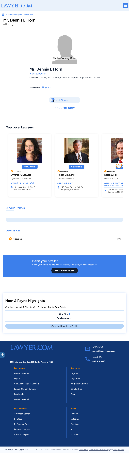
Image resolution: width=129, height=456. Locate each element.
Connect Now (65, 108)
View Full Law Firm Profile (64, 326)
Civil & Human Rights (39, 77)
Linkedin (74, 414)
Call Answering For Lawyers (26, 384)
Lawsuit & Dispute (69, 77)
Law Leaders (19, 394)
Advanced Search (22, 414)
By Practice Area (21, 424)
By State (18, 419)
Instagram (75, 419)
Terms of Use (83, 450)
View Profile (29, 166)
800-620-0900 (98, 361)
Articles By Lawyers (79, 384)
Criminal (55, 77)
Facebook (75, 424)
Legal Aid (75, 373)
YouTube (74, 434)
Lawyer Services (21, 373)
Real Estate (94, 77)
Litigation (83, 77)
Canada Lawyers (21, 434)
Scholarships (76, 389)
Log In (17, 378)
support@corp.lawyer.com (103, 351)
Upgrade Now (64, 270)
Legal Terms (76, 378)
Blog (73, 394)
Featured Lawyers (22, 429)
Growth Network (21, 399)
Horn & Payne (37, 73)
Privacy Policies (118, 450)
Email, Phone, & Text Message (99, 450)
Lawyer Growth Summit (25, 389)
